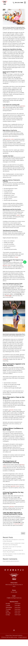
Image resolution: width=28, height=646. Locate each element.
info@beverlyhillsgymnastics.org (14, 597)
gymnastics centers (10, 139)
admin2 (5, 29)
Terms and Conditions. (17, 635)
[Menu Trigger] (25, 2)
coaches (18, 215)
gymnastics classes (15, 486)
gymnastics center (6, 265)
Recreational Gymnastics (14, 561)
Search (23, 533)
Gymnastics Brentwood (19, 29)
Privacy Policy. (9, 635)
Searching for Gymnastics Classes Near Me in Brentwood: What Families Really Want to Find (14, 334)
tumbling (4, 359)
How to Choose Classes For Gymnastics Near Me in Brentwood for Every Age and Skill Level (14, 28)
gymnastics (11, 409)
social (5, 336)
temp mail (5, 561)
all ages (16, 257)
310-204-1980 (19, 2)
